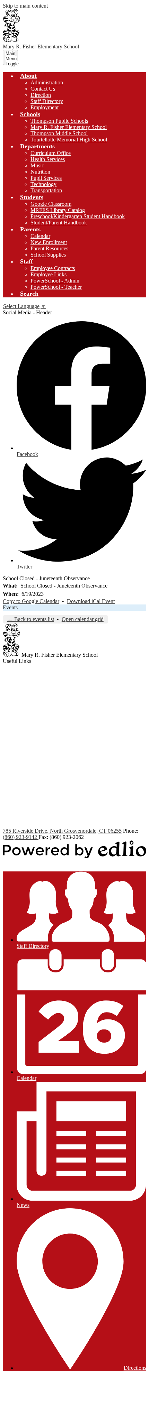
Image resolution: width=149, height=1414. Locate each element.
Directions (135, 1368)
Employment (44, 107)
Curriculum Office (50, 153)
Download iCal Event (91, 601)
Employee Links (48, 274)
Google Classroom (50, 204)
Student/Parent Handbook (58, 222)
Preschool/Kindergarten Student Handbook (77, 216)
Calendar (40, 236)
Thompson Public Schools (59, 121)
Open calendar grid (83, 619)
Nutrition (40, 172)
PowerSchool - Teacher (56, 287)
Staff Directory (46, 101)
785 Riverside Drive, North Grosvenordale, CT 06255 (62, 831)
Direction (40, 95)
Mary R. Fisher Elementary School (68, 127)
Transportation (46, 190)
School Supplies (48, 255)
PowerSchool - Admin (54, 281)
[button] (28, 75)
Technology (43, 184)
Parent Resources (49, 248)
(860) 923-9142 (20, 837)
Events (10, 607)
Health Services (47, 159)
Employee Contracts (52, 268)
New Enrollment (48, 242)
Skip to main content (25, 6)
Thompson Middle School (59, 133)
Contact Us (42, 89)
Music (37, 165)
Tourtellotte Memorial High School (68, 139)
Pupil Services (46, 178)
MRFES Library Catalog (57, 210)
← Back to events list (30, 619)
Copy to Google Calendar (31, 601)
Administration (46, 82)
